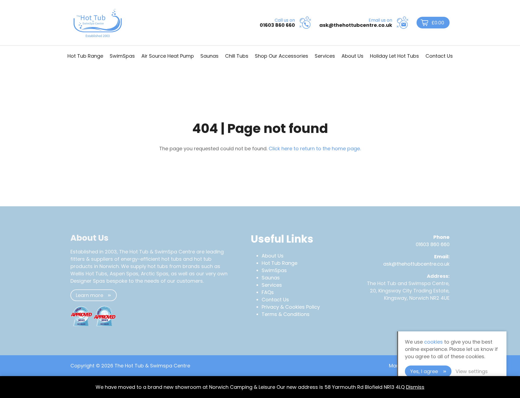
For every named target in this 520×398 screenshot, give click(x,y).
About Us (352, 56)
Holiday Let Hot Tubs (394, 56)
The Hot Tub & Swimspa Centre (97, 22)
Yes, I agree (424, 371)
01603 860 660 (433, 244)
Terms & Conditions (286, 314)
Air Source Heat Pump (167, 56)
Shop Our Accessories (281, 56)
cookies (433, 341)
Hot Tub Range (85, 56)
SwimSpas (122, 56)
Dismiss (415, 387)
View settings (472, 371)
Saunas (209, 56)
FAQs (268, 292)
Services (325, 56)
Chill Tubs (236, 56)
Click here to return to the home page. (315, 148)
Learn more (89, 295)
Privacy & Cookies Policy (291, 307)
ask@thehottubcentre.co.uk (416, 263)
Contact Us (439, 56)
